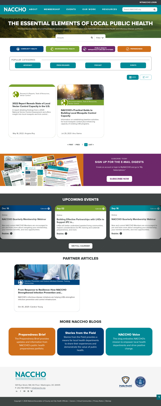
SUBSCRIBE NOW (119, 178)
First (70, 145)
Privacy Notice (98, 401)
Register (5, 233)
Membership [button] (52, 9)
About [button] (33, 9)
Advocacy (27, 65)
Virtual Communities (84, 401)
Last (90, 145)
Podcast (98, 65)
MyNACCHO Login (148, 2)
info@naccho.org (38, 388)
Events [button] (71, 9)
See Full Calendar (80, 246)
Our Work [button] (89, 9)
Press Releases (63, 65)
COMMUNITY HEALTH (29, 49)
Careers (73, 401)
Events (133, 65)
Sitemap (108, 401)
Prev (77, 145)
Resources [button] (109, 9)
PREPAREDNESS (136, 49)
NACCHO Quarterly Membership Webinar (24, 219)
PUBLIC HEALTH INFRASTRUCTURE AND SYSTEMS (100, 49)
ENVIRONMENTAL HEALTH (65, 49)
